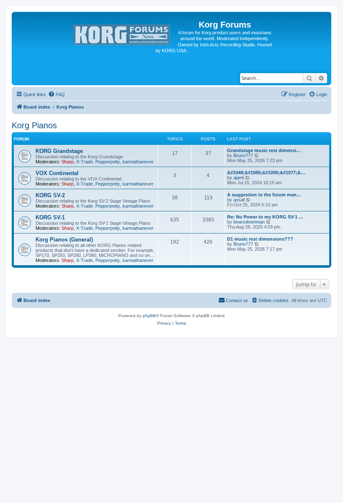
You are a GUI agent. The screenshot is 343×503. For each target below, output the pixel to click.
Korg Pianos (34, 125)
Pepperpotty (107, 161)
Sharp (67, 161)
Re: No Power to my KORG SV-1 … (265, 216)
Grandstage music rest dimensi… (264, 150)
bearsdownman (249, 221)
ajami (238, 177)
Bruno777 (243, 155)
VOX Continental (57, 173)
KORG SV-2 (50, 195)
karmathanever (138, 161)
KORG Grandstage (59, 151)
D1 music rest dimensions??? (260, 238)
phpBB (149, 315)
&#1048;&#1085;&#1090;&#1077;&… (266, 172)
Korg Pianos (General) (64, 239)
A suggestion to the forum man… (264, 194)
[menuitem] (56, 94)
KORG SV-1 (50, 217)
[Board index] (122, 33)
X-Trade (84, 161)
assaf (239, 199)
